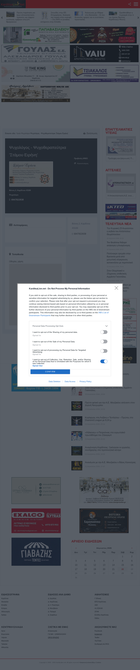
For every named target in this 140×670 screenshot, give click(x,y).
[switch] (103, 332)
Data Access (70, 381)
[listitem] (70, 326)
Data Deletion (54, 381)
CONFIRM (50, 372)
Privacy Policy (85, 381)
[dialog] (70, 335)
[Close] (117, 288)
